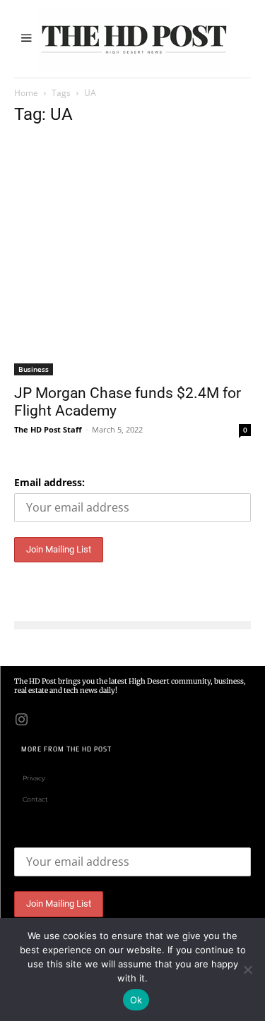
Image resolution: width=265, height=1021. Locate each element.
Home (26, 93)
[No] (247, 969)
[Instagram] (21, 718)
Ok (136, 999)
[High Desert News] (134, 39)
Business (33, 369)
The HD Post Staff (48, 429)
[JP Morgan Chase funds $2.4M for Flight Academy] (132, 257)
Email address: (49, 482)
